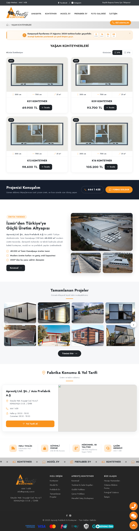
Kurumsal (14, 268)
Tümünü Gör (68, 353)
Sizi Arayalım (122, 22)
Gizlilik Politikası (78, 489)
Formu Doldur (121, 189)
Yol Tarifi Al (32, 423)
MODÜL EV (65, 13)
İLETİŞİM (113, 13)
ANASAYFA (36, 13)
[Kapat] (129, 33)
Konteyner (97, 461)
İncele (38, 89)
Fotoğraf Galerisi (111, 492)
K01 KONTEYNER (37, 101)
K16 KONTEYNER (102, 160)
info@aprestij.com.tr (26, 491)
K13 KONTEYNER (37, 160)
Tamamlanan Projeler (55, 495)
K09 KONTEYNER (102, 101)
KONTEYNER (51, 13)
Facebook (63, 2)
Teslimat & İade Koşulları (82, 485)
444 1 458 (94, 189)
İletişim (107, 496)
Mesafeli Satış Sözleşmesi (83, 498)
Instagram (77, 2)
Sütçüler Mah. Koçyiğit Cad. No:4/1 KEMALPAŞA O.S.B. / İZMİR (26, 499)
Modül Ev (37, 461)
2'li (118, 52)
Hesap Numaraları (112, 480)
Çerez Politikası (78, 493)
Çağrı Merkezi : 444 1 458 (16, 2)
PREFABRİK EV (80, 13)
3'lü (128, 52)
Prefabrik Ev (67, 461)
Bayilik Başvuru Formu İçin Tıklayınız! (116, 2)
